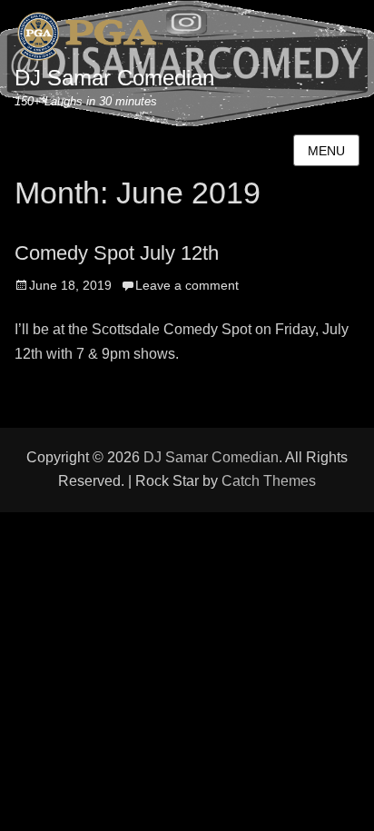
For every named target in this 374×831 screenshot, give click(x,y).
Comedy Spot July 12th (117, 253)
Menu (326, 150)
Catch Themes (268, 481)
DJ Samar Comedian (114, 77)
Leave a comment (187, 285)
